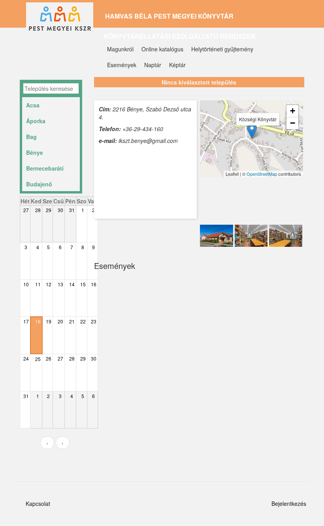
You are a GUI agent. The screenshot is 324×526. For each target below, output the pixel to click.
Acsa (33, 105)
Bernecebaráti (45, 168)
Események (121, 65)
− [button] (292, 123)
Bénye (34, 152)
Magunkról (120, 49)
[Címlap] (62, 21)
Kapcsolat (38, 503)
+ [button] (292, 111)
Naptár (152, 65)
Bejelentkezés (288, 503)
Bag (31, 137)
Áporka (35, 121)
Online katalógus (162, 49)
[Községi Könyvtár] (252, 131)
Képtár (177, 65)
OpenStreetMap (262, 174)
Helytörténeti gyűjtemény (222, 49)
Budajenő (39, 184)
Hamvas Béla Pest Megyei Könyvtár (169, 16)
